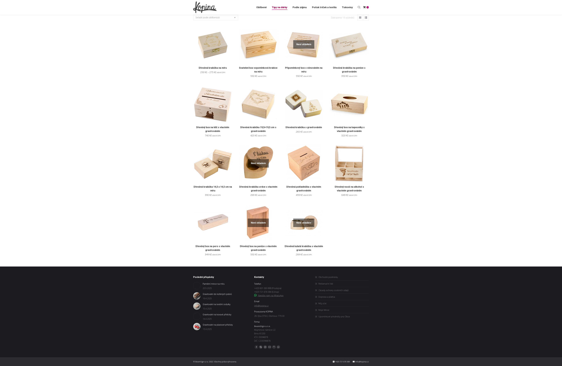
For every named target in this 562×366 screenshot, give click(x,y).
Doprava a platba (326, 296)
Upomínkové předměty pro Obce (334, 316)
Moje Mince (323, 310)
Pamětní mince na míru (214, 283)
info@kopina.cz (261, 305)
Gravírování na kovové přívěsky (217, 314)
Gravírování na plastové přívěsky (218, 324)
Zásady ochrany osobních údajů (333, 290)
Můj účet (322, 303)
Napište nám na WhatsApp (270, 295)
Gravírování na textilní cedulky (216, 304)
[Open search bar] (359, 7)
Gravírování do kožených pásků (217, 294)
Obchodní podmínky (328, 277)
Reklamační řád (325, 283)
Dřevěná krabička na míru (213, 67)
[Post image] (197, 285)
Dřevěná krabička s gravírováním (304, 127)
